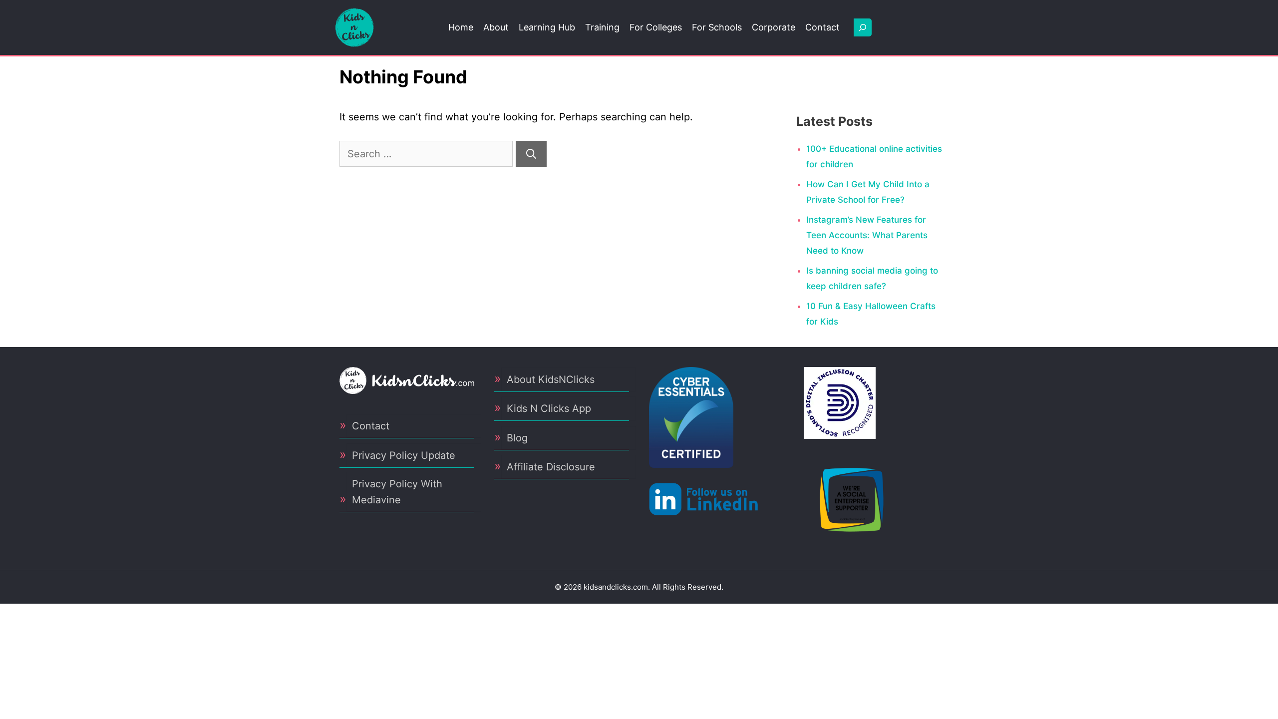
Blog (517, 438)
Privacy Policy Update (403, 455)
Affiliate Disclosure (551, 467)
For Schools (717, 27)
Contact (822, 27)
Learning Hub (547, 27)
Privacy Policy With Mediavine (397, 492)
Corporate (773, 27)
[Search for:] (427, 154)
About (496, 27)
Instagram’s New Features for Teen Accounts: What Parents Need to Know (867, 235)
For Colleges (656, 27)
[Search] (531, 154)
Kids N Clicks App (549, 408)
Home (460, 27)
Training (602, 27)
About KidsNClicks (551, 379)
